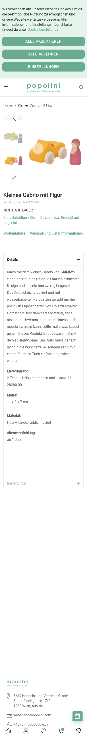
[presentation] (38, 148)
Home (7, 105)
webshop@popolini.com (32, 715)
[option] (13, 159)
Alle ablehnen (43, 54)
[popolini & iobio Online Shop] (43, 87)
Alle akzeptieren (43, 41)
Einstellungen (43, 67)
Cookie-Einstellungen (44, 29)
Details (12, 259)
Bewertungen (17, 483)
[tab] (43, 259)
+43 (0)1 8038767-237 (31, 724)
